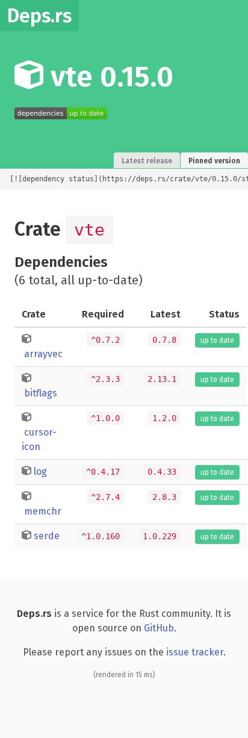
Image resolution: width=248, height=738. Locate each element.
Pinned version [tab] (214, 161)
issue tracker (194, 652)
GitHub (159, 628)
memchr (42, 511)
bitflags (40, 393)
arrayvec (43, 354)
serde (47, 536)
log (40, 471)
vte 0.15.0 (108, 76)
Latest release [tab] (147, 161)
